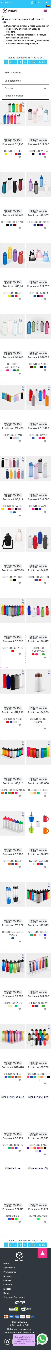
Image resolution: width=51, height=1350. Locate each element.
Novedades (9, 1267)
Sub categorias (13, 80)
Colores (9, 88)
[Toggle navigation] (45, 10)
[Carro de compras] (46, 2)
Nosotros (7, 1276)
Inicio (7, 72)
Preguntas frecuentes (14, 1297)
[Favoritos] (39, 2)
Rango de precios (14, 95)
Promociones (9, 1272)
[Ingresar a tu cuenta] (32, 2)
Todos (42, 62)
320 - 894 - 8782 (19, 1325)
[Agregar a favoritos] (20, 157)
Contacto (7, 1284)
